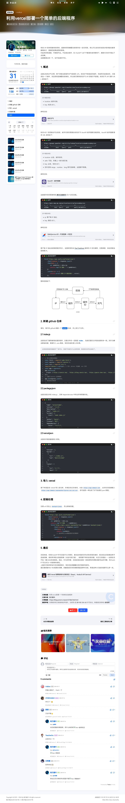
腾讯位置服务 (61, 195)
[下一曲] (106, 2)
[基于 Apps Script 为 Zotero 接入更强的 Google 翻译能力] (20, 179)
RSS (107, 800)
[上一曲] (99, 2)
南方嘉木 (52, 597)
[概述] (114, 67)
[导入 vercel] (114, 480)
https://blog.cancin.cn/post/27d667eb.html (63, 600)
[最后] (114, 548)
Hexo (110, 800)
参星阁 (107, 602)
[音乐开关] (102, 2)
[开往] (114, 2)
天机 (103, 800)
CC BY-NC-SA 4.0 (80, 602)
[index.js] (114, 334)
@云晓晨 (55, 775)
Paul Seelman (79, 248)
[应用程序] (7, 2)
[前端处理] (114, 499)
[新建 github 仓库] (114, 321)
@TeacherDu (56, 750)
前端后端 (10, 12)
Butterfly (116, 800)
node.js (19, 12)
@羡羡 (54, 724)
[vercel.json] (114, 433)
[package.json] (114, 388)
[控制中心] (117, 2)
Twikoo (109, 784)
